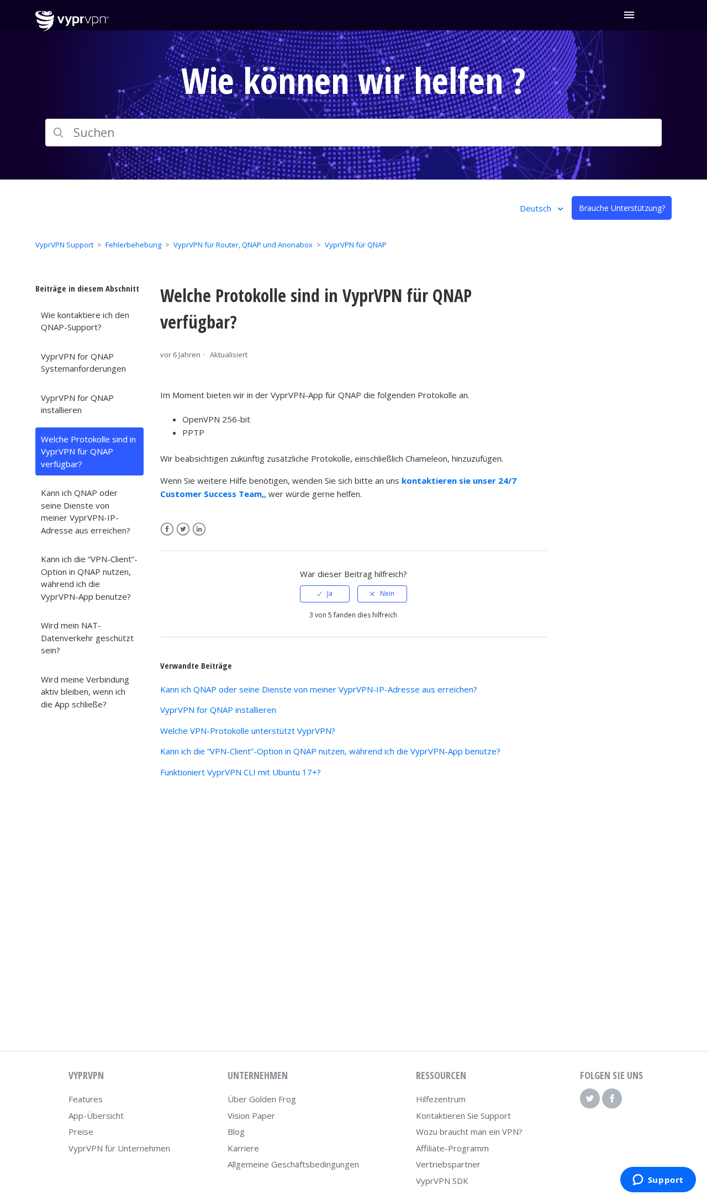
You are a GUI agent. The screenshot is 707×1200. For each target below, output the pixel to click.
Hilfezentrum (441, 1098)
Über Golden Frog (262, 1098)
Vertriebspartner (448, 1164)
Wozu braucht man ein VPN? (469, 1131)
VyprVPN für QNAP (356, 245)
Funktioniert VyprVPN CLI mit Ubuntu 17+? (240, 772)
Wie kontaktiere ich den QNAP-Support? (85, 321)
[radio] (325, 593)
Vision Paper (251, 1115)
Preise (80, 1131)
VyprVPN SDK (442, 1180)
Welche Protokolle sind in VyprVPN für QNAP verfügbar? (88, 451)
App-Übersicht (96, 1115)
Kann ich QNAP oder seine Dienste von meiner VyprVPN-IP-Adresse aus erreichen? (85, 511)
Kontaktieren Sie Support (463, 1115)
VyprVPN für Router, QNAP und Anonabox (243, 245)
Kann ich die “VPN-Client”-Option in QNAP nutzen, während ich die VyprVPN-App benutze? (89, 577)
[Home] (72, 28)
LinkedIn (199, 529)
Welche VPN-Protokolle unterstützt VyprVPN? (247, 730)
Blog (236, 1131)
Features (85, 1098)
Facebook (167, 529)
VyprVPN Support (64, 245)
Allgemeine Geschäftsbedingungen (293, 1164)
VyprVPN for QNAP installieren (77, 404)
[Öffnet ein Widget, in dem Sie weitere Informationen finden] (658, 1180)
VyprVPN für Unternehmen (119, 1148)
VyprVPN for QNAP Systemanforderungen (83, 362)
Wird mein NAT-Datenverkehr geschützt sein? (87, 637)
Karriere (243, 1148)
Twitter (183, 529)
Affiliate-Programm (452, 1148)
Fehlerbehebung (133, 245)
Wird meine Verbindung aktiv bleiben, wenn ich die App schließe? (85, 692)
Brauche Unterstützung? (622, 208)
